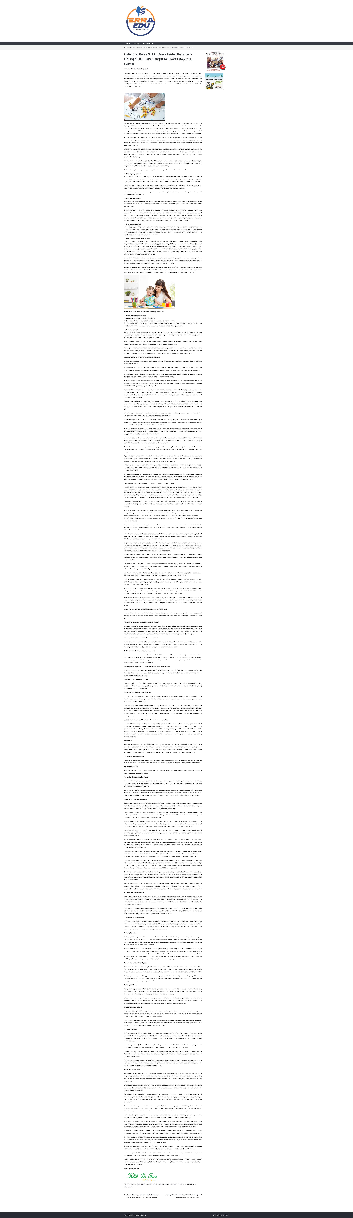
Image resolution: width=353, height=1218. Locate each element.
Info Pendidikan (148, 43)
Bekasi (143, 1184)
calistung (162, 258)
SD (132, 332)
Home (128, 43)
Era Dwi (147, 69)
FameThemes (225, 1215)
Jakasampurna (128, 1187)
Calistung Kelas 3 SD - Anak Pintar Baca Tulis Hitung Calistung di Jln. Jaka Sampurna (170, 1184)
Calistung (136, 43)
